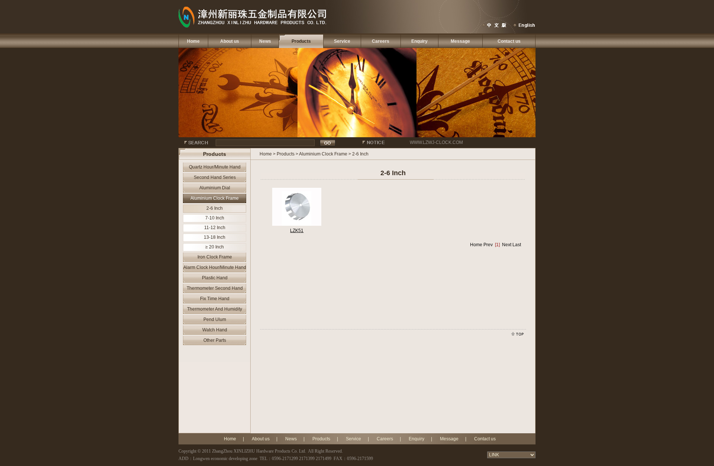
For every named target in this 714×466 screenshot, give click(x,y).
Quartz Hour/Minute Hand (215, 167)
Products (301, 41)
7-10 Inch (214, 218)
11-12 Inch (214, 227)
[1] (497, 244)
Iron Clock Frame (214, 257)
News (265, 41)
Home (193, 41)
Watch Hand (214, 329)
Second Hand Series (215, 177)
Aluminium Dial (214, 187)
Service (342, 41)
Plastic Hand (215, 277)
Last (516, 244)
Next (506, 244)
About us (229, 41)
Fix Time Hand (214, 298)
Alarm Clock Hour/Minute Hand (214, 267)
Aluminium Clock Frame (214, 198)
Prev (488, 244)
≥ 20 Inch (214, 247)
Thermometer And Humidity (214, 309)
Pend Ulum (214, 319)
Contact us (509, 41)
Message (460, 41)
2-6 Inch (214, 208)
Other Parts (214, 340)
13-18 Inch (214, 237)
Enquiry (419, 41)
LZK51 (296, 230)
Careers (380, 41)
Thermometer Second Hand (215, 288)
